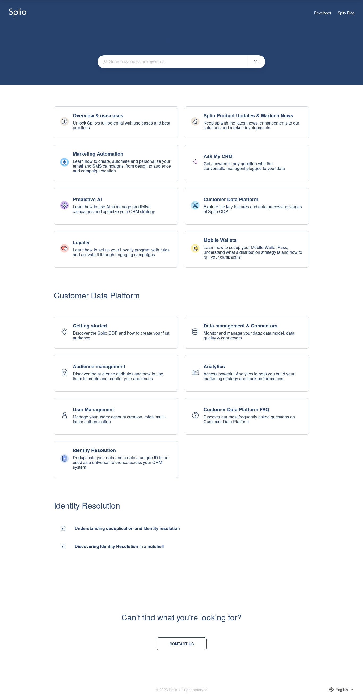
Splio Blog (346, 13)
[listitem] (116, 122)
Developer (322, 13)
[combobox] (173, 61)
